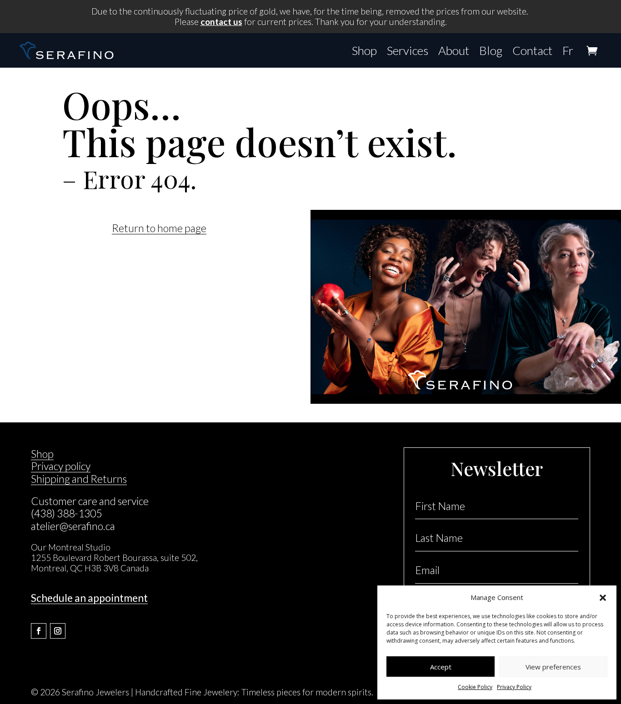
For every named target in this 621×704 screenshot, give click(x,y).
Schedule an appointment (89, 597)
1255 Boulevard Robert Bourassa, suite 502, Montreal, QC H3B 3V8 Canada (114, 562)
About (453, 50)
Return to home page (159, 228)
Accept (440, 666)
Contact (532, 50)
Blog (490, 50)
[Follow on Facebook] (38, 631)
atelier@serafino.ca (73, 526)
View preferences (553, 666)
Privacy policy (60, 466)
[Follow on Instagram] (57, 631)
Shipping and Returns (79, 478)
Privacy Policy (514, 687)
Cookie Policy (475, 687)
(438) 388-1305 (66, 513)
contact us (221, 21)
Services (407, 50)
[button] (602, 597)
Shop (364, 50)
